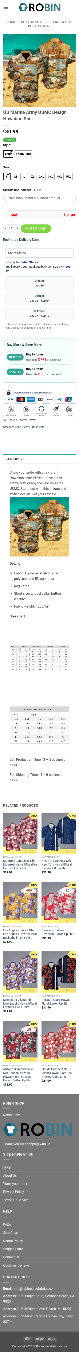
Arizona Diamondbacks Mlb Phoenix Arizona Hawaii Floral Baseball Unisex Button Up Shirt (18, 1074)
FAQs (7, 1225)
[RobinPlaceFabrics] (40, 7)
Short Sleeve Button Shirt (50, 24)
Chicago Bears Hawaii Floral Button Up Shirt (56, 1001)
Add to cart (36, 228)
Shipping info (13, 1249)
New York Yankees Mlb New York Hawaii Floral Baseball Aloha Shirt (57, 864)
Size (6, 167)
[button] (5, 7)
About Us (10, 1176)
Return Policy (13, 1241)
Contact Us (11, 1257)
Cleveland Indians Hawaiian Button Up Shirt (58, 932)
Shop (7, 1167)
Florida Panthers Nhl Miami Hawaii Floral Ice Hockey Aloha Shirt (57, 1072)
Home (11, 22)
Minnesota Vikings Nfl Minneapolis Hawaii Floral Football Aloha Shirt (20, 1003)
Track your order (15, 1184)
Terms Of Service (15, 1200)
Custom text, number (17, 190)
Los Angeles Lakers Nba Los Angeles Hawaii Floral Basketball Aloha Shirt (20, 934)
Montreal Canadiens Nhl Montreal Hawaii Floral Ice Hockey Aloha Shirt (20, 864)
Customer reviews (16, 1265)
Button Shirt (32, 22)
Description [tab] (15, 459)
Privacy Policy (13, 1192)
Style (7, 145)
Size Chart (10, 1233)
